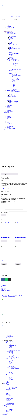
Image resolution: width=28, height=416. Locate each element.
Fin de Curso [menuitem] (9, 337)
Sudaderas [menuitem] (11, 409)
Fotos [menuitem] (10, 378)
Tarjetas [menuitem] (10, 347)
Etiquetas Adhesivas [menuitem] (13, 385)
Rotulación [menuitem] (5, 397)
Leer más (4, 241)
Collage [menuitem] (10, 377)
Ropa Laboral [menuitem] (9, 410)
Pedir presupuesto (4, 188)
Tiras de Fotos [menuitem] (12, 379)
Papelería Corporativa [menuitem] (10, 342)
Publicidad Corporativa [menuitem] (11, 360)
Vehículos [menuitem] (8, 400)
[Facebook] (3, 279)
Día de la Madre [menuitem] (9, 336)
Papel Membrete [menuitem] (12, 345)
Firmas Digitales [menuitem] (12, 355)
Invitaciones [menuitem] (8, 389)
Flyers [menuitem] (10, 361)
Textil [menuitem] (4, 405)
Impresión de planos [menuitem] (13, 371)
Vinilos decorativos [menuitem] (10, 403)
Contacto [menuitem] (5, 414)
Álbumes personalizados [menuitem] (14, 376)
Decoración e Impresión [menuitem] (14, 368)
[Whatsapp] (6, 279)
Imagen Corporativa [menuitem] (13, 353)
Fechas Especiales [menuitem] (7, 334)
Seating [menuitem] (7, 392)
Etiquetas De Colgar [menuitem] (13, 387)
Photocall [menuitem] (8, 394)
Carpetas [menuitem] (10, 344)
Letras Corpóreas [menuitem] (9, 398)
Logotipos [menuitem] (11, 352)
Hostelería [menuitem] (11, 373)
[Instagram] (9, 279)
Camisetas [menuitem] (11, 408)
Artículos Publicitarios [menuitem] (10, 358)
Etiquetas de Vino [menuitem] (12, 388)
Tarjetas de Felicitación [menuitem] (11, 381)
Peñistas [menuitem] (7, 411)
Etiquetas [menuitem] (11, 364)
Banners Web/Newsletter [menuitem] (14, 357)
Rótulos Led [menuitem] (8, 399)
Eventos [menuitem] (5, 383)
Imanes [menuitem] (7, 393)
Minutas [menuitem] (7, 390)
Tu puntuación (4, 201)
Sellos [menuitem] (7, 382)
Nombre (3, 210)
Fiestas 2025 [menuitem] (8, 335)
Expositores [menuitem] (11, 366)
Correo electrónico (5, 212)
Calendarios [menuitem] (5, 339)
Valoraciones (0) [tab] (13, 174)
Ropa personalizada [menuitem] (10, 413)
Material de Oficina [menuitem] (10, 341)
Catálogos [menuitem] (11, 363)
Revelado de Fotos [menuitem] (10, 374)
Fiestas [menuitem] (10, 372)
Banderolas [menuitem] (8, 402)
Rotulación (7, 170)
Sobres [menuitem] (10, 346)
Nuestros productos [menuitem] (7, 340)
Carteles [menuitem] (10, 362)
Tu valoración (4, 202)
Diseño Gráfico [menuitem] (9, 351)
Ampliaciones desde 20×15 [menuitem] (14, 350)
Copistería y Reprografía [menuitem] (11, 367)
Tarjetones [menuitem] (11, 348)
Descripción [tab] (5, 174)
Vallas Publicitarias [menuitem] (10, 404)
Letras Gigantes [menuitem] (9, 395)
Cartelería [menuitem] (11, 356)
